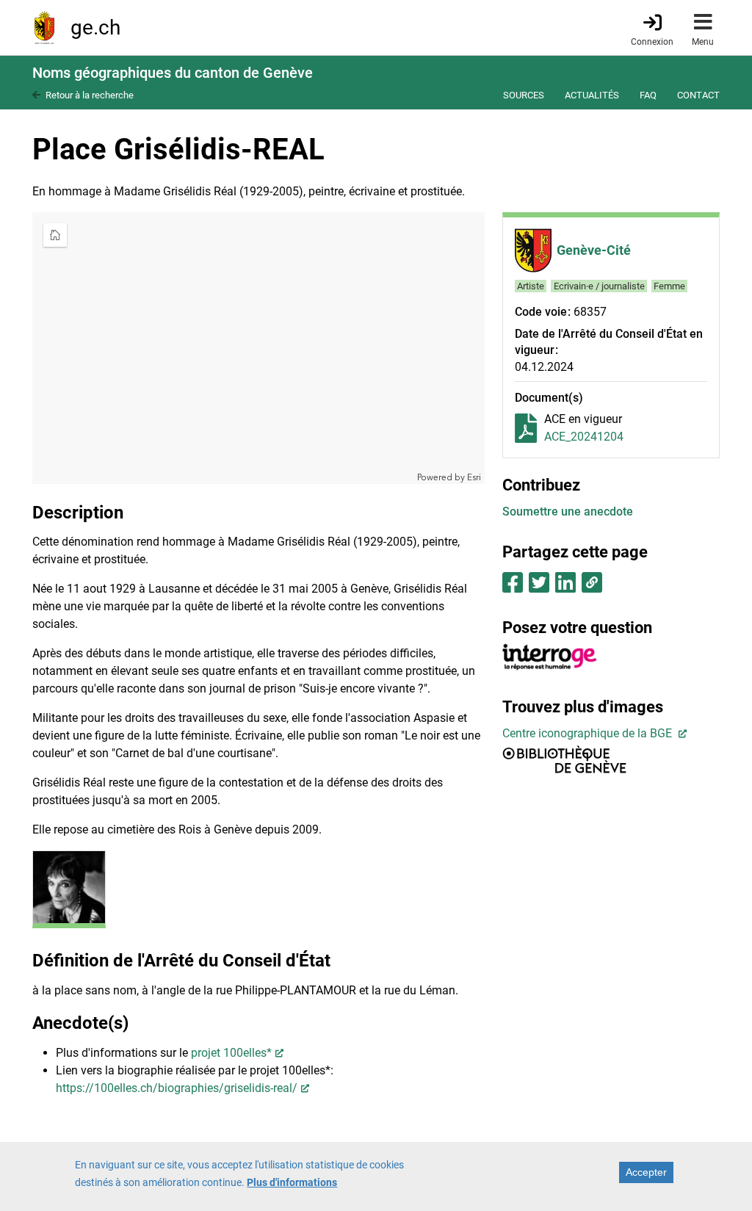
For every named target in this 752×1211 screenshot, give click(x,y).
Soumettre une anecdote (567, 511)
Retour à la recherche (90, 95)
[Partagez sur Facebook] (512, 587)
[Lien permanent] (591, 587)
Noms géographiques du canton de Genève (172, 73)
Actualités (592, 95)
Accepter (646, 1172)
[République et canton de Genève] (44, 27)
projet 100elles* (231, 1053)
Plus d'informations (292, 1182)
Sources (523, 95)
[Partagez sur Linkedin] (565, 587)
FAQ (648, 95)
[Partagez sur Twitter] (539, 587)
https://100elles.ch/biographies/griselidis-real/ (176, 1088)
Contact (698, 95)
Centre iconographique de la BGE (588, 733)
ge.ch (95, 27)
